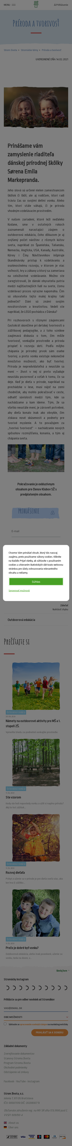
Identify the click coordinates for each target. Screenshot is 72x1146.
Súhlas (36, 581)
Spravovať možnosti (19, 590)
